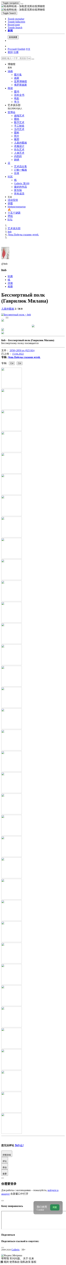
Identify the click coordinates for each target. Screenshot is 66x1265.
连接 (10, 283)
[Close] (33, 59)
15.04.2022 (18, 353)
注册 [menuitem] (16, 52)
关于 (26, 1258)
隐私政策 (25, 1261)
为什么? (19, 1145)
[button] (16, 18)
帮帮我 (5, 1258)
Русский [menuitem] (12, 49)
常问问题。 (16, 1258)
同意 (55, 1207)
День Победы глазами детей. (24, 357)
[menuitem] (28, 49)
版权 (33, 1261)
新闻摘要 (13, 37)
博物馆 (11, 66)
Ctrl (11, 363)
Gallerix (15, 1249)
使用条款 (14, 1261)
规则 (6, 1261)
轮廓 (10, 276)
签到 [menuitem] (10, 52)
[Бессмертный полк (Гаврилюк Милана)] (16, 314)
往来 (31, 1258)
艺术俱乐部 (15, 107)
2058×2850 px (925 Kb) (22, 350)
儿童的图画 (7, 308)
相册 (10, 286)
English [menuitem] (21, 49)
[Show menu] (22, 3)
